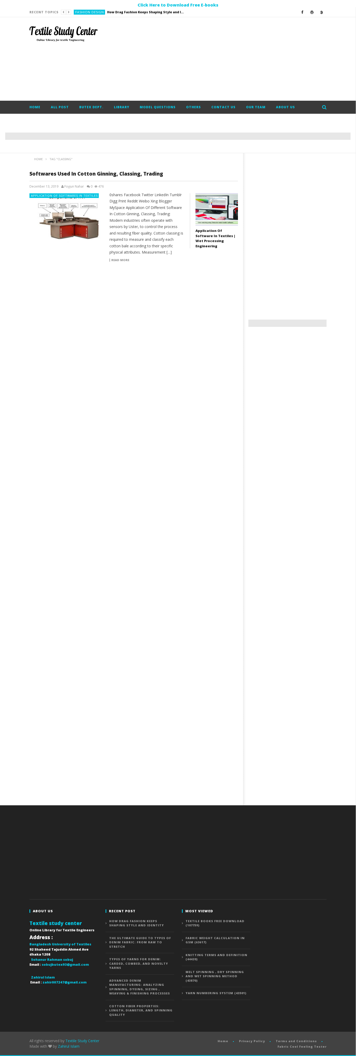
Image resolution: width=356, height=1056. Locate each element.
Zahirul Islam (68, 1046)
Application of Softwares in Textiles (64, 195)
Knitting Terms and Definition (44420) (216, 957)
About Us (285, 107)
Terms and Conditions (296, 1041)
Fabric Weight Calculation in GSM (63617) (215, 940)
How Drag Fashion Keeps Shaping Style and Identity (136, 923)
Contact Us (223, 107)
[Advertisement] (232, 58)
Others (193, 107)
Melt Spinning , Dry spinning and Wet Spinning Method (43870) (215, 976)
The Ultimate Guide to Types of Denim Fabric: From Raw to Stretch (128, 12)
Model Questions (158, 107)
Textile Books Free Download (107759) (215, 923)
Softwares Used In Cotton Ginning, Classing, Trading (96, 173)
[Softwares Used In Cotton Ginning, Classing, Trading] (67, 218)
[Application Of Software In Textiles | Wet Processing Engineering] (216, 209)
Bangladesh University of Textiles (60, 944)
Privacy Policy (252, 1041)
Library (121, 107)
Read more (120, 260)
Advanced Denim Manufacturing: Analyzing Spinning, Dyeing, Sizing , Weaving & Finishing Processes (139, 987)
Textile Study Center (82, 1040)
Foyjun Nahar (74, 186)
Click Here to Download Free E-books (178, 5)
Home (34, 107)
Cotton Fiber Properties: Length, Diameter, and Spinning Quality (141, 1010)
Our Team (256, 107)
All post (60, 107)
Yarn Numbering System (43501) (216, 993)
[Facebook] (302, 12)
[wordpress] (312, 12)
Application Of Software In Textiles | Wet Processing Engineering (215, 238)
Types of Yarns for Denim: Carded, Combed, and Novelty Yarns (138, 963)
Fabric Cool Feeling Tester (302, 1046)
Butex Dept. (91, 107)
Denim (80, 12)
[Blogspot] (322, 12)
